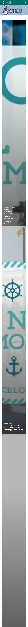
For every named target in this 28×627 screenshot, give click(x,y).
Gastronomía (7, 207)
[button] (25, 2)
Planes (13, 207)
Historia (6, 423)
